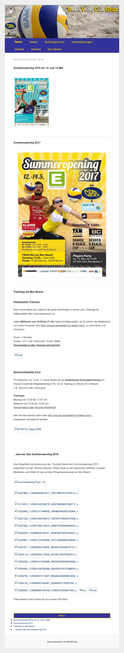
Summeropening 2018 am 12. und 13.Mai (38, 68)
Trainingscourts (54, 42)
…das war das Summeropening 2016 (36, 454)
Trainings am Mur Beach (28, 292)
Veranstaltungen (81, 42)
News (18, 42)
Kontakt (36, 49)
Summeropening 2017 (27, 142)
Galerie (19, 49)
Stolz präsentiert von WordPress (62, 641)
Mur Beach (55, 49)
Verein (33, 42)
